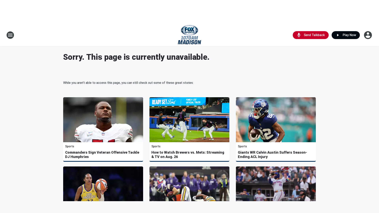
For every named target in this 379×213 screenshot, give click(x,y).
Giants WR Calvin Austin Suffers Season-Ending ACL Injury (272, 154)
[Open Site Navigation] (10, 35)
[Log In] (368, 35)
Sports (69, 146)
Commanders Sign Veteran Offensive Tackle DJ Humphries (102, 154)
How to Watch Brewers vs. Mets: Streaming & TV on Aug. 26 (187, 154)
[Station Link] (189, 35)
